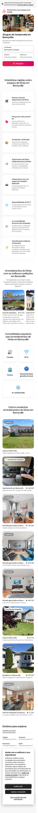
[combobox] (18, 49)
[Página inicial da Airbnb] (4, 11)
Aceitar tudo (18, 786)
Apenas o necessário (18, 792)
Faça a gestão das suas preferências (18, 798)
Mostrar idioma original (25, 5)
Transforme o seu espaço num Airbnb (19, 11)
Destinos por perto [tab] (9, 731)
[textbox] (10, 57)
